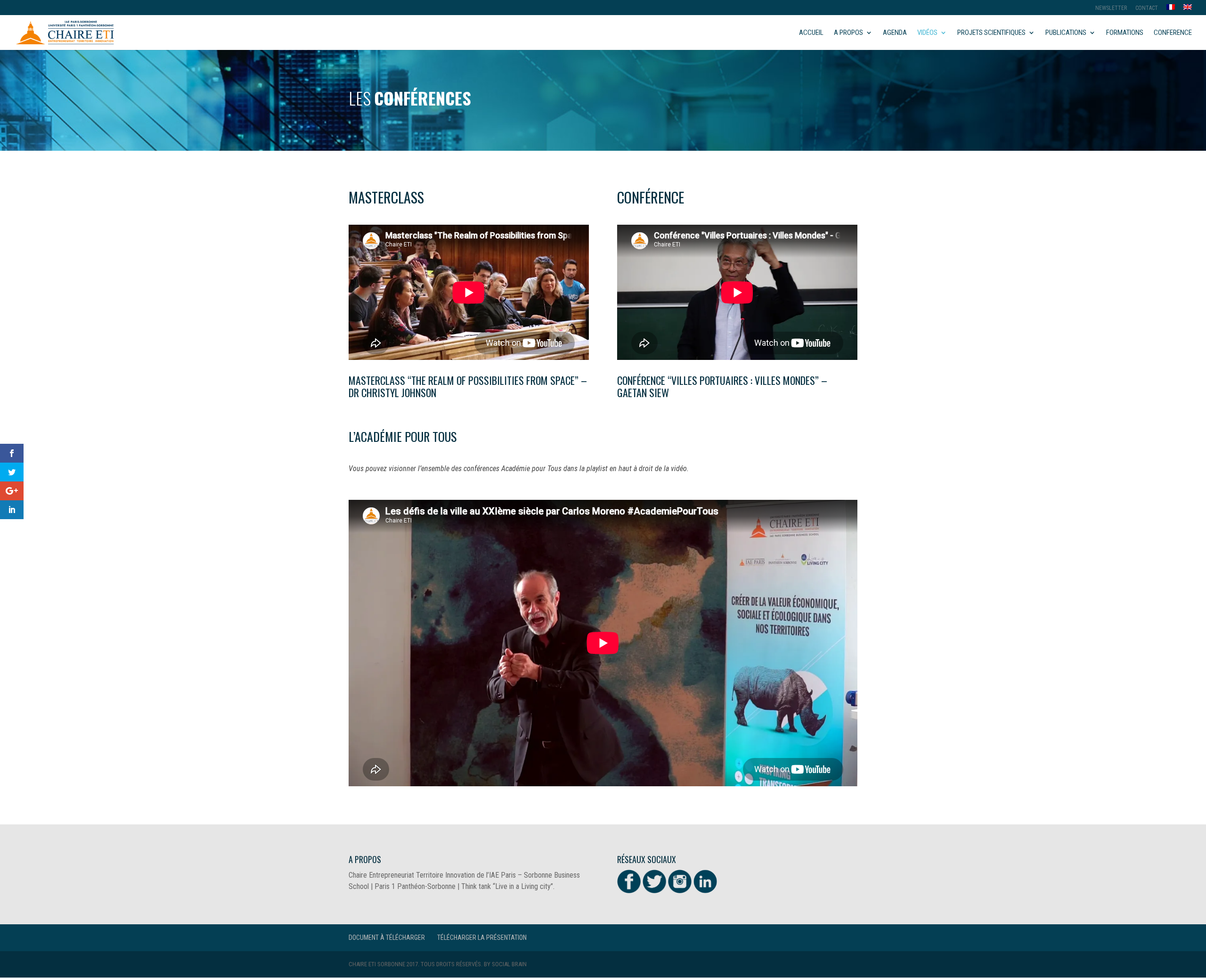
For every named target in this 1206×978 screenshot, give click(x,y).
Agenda (895, 33)
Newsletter (1111, 8)
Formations (1124, 33)
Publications (1065, 33)
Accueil (811, 33)
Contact (1146, 8)
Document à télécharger (387, 937)
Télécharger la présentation (482, 937)
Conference (1173, 33)
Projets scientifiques (991, 33)
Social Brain (509, 964)
